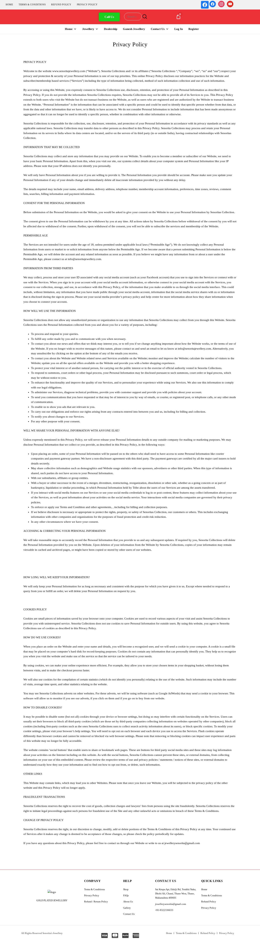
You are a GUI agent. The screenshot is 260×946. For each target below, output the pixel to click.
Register (193, 28)
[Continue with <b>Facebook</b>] (205, 5)
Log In (178, 28)
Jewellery (88, 28)
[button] (109, 17)
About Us (128, 901)
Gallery (127, 907)
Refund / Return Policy (96, 901)
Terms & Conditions (32, 4)
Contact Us (158, 28)
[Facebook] (212, 3)
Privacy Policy (87, 4)
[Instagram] (221, 3)
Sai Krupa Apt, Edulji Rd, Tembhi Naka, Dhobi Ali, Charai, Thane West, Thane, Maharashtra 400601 (175, 893)
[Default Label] (230, 3)
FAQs (126, 895)
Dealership (110, 28)
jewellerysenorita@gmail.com (170, 904)
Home (9, 4)
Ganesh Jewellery (134, 28)
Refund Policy (61, 4)
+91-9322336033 (164, 910)
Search (144, 17)
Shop (125, 889)
